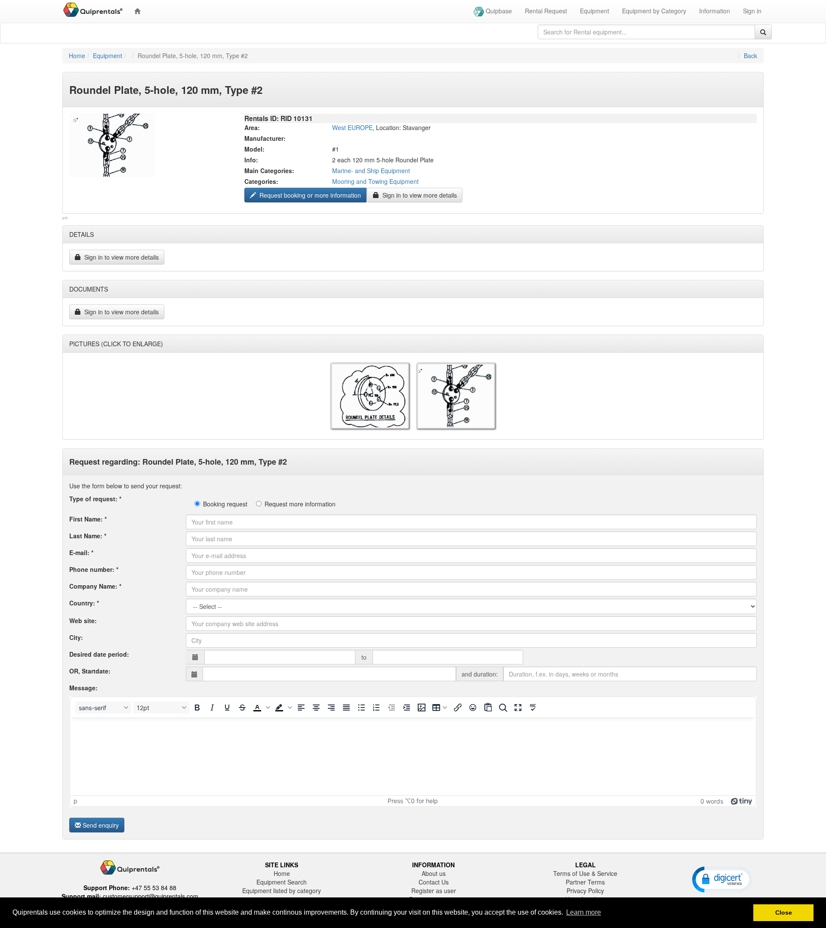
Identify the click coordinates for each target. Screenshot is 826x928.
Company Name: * (95, 586)
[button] (260, 707)
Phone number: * (93, 569)
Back (750, 55)
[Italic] (212, 707)
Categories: (261, 181)
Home (77, 55)
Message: (83, 687)
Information (714, 10)
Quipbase (498, 10)
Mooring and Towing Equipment (375, 181)
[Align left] (301, 707)
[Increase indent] (406, 707)
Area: (252, 127)
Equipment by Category (654, 10)
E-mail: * (81, 552)
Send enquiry (101, 825)
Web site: (83, 620)
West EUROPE (352, 127)
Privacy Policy (585, 890)
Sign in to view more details (419, 195)
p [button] (75, 800)
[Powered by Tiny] (741, 800)
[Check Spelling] (533, 707)
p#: (65, 217)
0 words (711, 801)
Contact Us (434, 882)
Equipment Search (281, 882)
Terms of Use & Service (585, 873)
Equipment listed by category (281, 890)
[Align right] (331, 707)
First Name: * (88, 519)
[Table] (439, 707)
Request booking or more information (309, 195)
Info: (251, 159)
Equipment (594, 10)
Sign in (752, 10)
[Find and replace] (503, 707)
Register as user (433, 890)
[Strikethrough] (242, 707)
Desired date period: (99, 654)
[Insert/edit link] (457, 707)
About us (434, 873)
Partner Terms (585, 882)
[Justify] (346, 707)
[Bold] (197, 707)
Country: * (84, 603)
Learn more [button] (583, 912)
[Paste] (488, 707)
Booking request (225, 504)
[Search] (763, 32)
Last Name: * (87, 535)
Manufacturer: (265, 138)
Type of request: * (95, 498)
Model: (254, 149)
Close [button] (783, 912)
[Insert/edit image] (421, 707)
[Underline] (227, 707)
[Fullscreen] (518, 707)
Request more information (300, 504)
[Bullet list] (361, 707)
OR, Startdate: (90, 671)
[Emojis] (472, 707)
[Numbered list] (376, 707)
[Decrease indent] (391, 707)
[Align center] (316, 707)
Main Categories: (269, 170)
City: (76, 637)
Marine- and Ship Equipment (371, 170)
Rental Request (546, 10)
